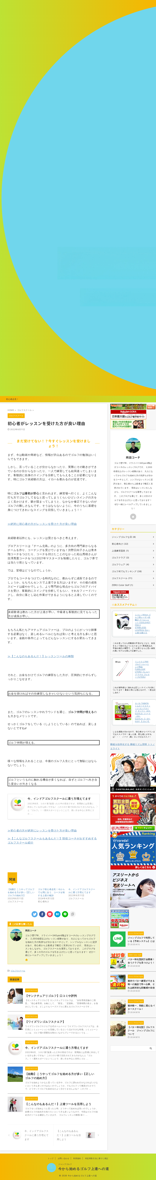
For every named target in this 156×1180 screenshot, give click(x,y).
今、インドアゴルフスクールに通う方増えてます (57, 1047)
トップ (51, 1158)
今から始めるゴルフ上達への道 (83, 1169)
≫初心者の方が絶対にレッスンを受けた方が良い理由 (42, 830)
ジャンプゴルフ (65, 1164)
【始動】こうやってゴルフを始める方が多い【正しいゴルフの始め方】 (21, 892)
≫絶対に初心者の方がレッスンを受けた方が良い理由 (42, 523)
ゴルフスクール (18, 971)
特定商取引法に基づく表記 (96, 1158)
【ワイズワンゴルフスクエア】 (45, 1021)
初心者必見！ (12, 399)
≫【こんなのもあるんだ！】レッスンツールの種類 (41, 656)
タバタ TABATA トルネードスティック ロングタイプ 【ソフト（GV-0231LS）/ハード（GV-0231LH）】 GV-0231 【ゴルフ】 (143, 712)
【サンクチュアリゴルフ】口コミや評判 (51, 995)
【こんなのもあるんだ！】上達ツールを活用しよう (58, 1104)
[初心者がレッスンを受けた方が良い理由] (57, 914)
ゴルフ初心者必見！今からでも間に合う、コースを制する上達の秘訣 (51, 892)
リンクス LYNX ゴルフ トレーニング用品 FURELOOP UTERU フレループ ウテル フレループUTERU (142, 669)
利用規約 (77, 1158)
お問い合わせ (63, 1158)
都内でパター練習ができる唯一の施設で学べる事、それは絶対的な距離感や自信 (141, 984)
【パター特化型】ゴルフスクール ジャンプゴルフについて (141, 1030)
